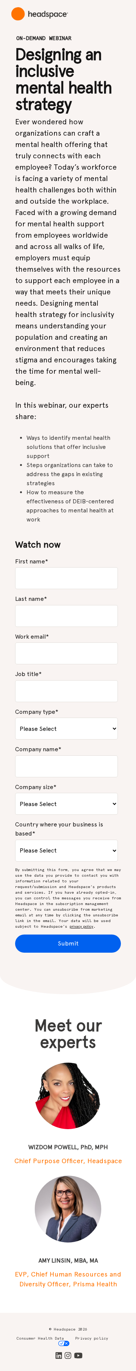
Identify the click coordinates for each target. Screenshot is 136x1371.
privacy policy (81, 926)
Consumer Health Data (40, 1338)
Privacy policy (91, 1338)
